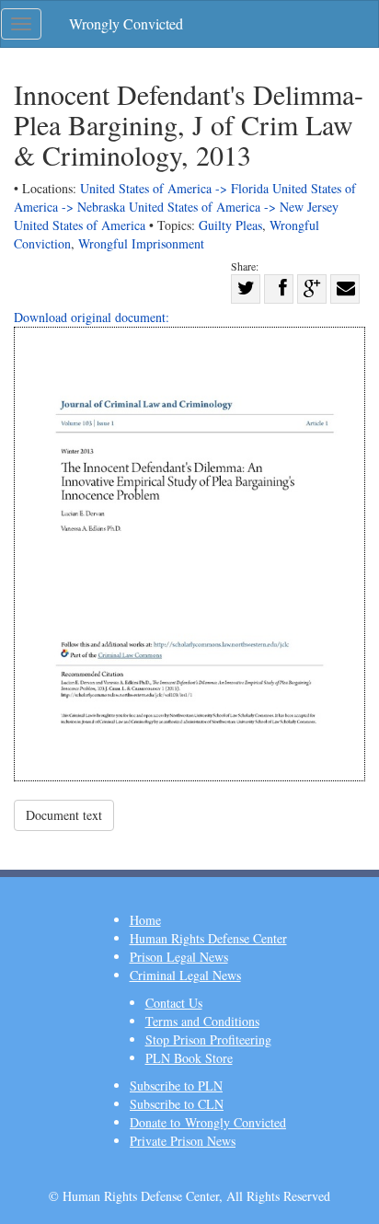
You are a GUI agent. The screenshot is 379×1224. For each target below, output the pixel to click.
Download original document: (91, 317)
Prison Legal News (179, 956)
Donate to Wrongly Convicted (208, 1122)
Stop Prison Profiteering (208, 1039)
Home (145, 920)
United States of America (79, 225)
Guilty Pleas (230, 225)
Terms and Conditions (202, 1021)
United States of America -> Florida (174, 188)
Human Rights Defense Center (208, 938)
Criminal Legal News (185, 975)
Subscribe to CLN (177, 1104)
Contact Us (173, 1002)
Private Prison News (182, 1140)
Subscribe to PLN (176, 1085)
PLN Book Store (189, 1058)
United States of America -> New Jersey (234, 206)
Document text (64, 815)
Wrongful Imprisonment (141, 243)
